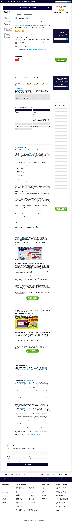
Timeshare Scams (32, 503)
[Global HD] (30, 474)
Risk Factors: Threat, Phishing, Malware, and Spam (8, 20)
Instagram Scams (32, 487)
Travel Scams (31, 505)
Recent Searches (5, 496)
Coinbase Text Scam (37, 370)
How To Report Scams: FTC (7, 29)
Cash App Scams (19, 499)
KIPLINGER (44, 499)
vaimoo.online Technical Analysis (7, 14)
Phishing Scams (32, 495)
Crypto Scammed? (28, 369)
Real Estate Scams (32, 498)
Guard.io (18, 39)
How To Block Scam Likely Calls (62, 496)
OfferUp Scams (19, 494)
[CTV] (24, 474)
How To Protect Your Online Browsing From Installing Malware (7, 33)
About (3, 488)
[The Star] (60, 474)
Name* (8, 456)
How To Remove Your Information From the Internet (8, 28)
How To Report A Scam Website (62, 499)
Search (68, 1)
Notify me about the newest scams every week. (18, 461)
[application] (20, 1)
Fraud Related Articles (7, 34)
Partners (3, 494)
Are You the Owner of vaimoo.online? (7, 38)
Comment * (9, 450)
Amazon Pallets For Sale (23, 368)
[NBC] (48, 474)
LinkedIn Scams (32, 492)
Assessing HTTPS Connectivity (8, 22)
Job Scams (31, 491)
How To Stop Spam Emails (61, 492)
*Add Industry (31, 18)
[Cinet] (12, 474)
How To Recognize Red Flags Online (8, 30)
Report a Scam (25, 1)
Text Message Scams (22, 370)
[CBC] (36, 474)
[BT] (54, 474)
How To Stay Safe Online (33, 510)
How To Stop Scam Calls (60, 495)
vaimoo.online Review (7, 15)
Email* (29, 456)
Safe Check (5, 23)
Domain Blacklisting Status (7, 21)
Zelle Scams (31, 509)
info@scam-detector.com (36, 434)
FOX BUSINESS (45, 495)
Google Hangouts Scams (20, 510)
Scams (18, 1)
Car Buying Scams (19, 498)
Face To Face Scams (19, 505)
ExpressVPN (19, 42)
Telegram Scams (33, 372)
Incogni (32, 278)
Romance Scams (32, 499)
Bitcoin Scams (18, 491)
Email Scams (18, 503)
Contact (33, 1)
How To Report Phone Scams (61, 494)
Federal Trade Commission (21, 309)
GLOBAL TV (44, 498)
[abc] (42, 474)
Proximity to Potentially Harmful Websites (7, 18)
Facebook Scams (19, 506)
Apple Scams (18, 495)
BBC (43, 488)
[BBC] (66, 474)
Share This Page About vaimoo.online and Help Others (7, 36)
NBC (43, 491)
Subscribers (4, 498)
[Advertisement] (32, 69)
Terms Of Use (4, 503)
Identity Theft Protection (60, 506)
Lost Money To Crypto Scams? (61, 505)
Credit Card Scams (19, 502)
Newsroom (4, 499)
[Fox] (6, 474)
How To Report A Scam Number (62, 498)
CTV (43, 496)
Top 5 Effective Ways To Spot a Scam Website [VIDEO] (8, 26)
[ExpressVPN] (16, 42)
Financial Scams (19, 507)
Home (3, 487)
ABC (43, 487)
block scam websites (24, 25)
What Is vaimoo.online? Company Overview (7, 12)
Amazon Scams (19, 487)
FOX (43, 492)
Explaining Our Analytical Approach (7, 17)
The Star (43, 494)
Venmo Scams (31, 506)
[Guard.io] (16, 39)
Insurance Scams (32, 488)
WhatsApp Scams (32, 507)
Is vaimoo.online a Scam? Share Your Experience (7, 25)
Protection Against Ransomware (62, 507)
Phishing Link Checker (6, 492)
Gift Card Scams (19, 509)
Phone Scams (31, 496)
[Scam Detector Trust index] (32, 58)
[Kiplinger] (18, 474)
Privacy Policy (4, 502)
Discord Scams (22, 372)
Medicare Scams (32, 494)
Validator (13, 1)
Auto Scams (18, 496)
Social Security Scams (20, 488)
